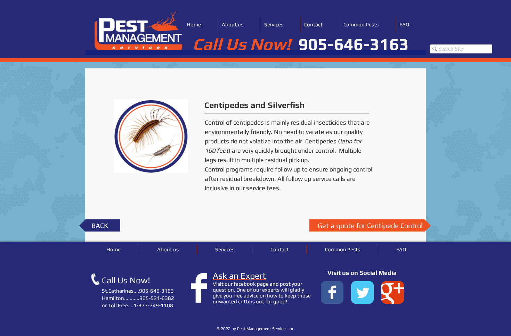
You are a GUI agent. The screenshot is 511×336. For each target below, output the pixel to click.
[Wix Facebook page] (332, 292)
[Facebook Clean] (199, 288)
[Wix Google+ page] (392, 292)
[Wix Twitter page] (362, 292)
